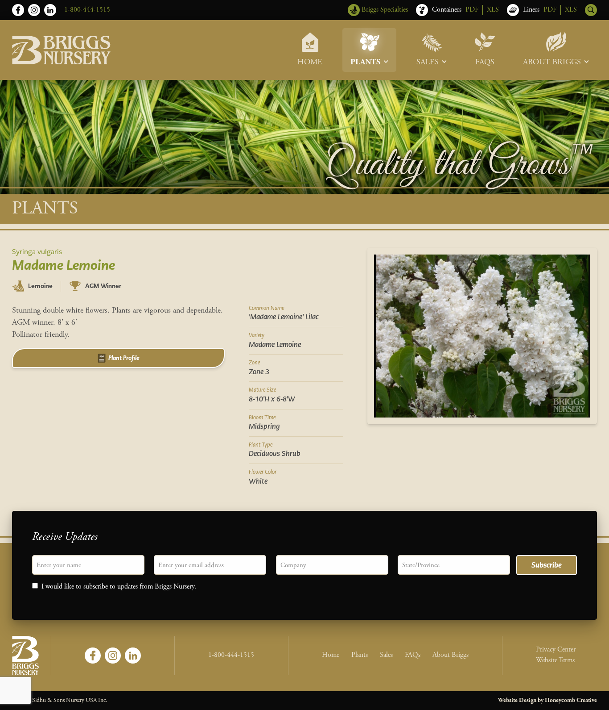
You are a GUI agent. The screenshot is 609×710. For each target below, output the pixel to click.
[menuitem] (309, 50)
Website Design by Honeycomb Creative (547, 700)
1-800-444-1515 (87, 9)
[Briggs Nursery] (61, 50)
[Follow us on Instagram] (34, 10)
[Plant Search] (591, 10)
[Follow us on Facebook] (18, 10)
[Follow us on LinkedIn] (50, 10)
